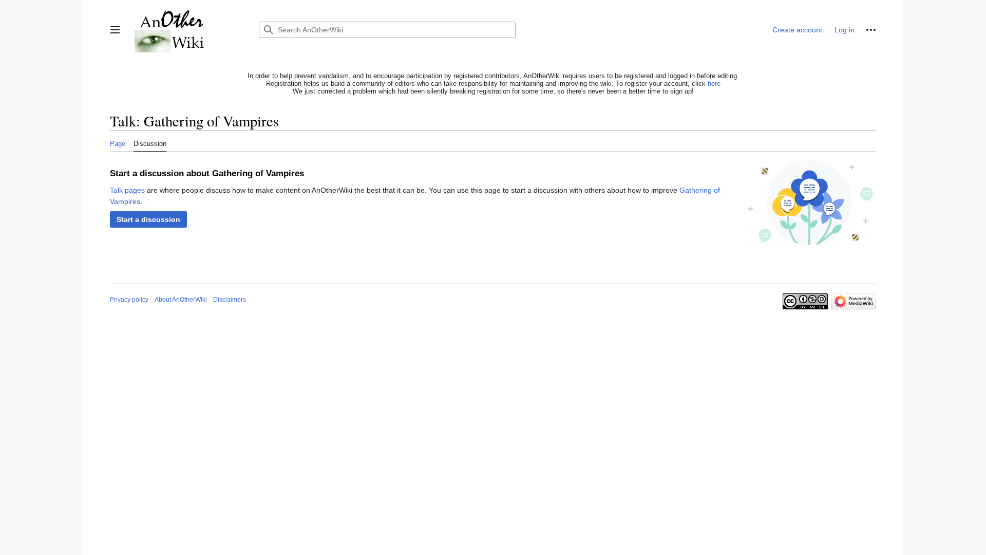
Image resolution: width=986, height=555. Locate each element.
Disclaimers (229, 299)
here (714, 83)
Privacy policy (129, 299)
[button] (115, 30)
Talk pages (127, 190)
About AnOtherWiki (181, 299)
